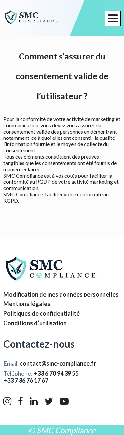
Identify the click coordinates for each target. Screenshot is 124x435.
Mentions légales (26, 303)
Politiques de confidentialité (41, 313)
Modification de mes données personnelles (61, 294)
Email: (49, 363)
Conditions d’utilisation (35, 323)
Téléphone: (41, 373)
